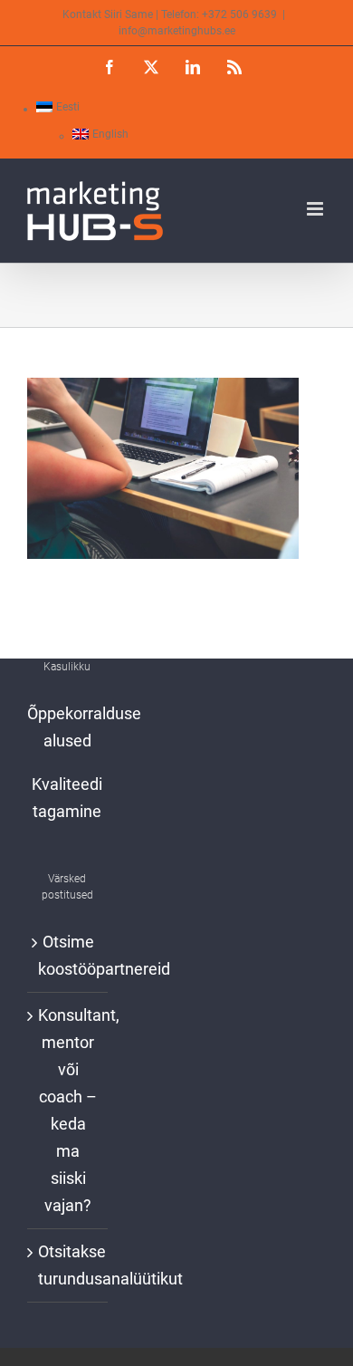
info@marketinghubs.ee (177, 30)
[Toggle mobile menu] (316, 208)
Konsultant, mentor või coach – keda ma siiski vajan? (68, 1110)
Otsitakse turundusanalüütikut (68, 1265)
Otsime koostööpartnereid (68, 955)
